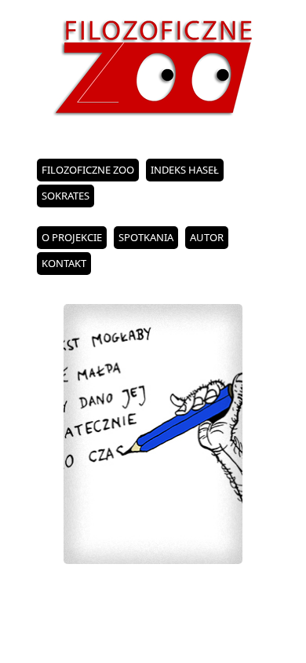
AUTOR (207, 237)
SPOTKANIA (145, 237)
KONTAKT (64, 263)
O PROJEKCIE (72, 237)
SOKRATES (65, 196)
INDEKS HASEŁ (185, 170)
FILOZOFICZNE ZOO (88, 170)
